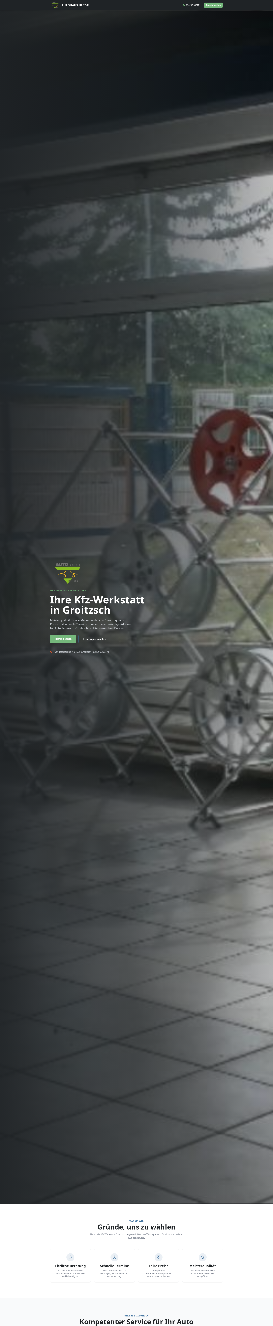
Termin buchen (213, 5)
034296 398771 (101, 651)
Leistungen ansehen (94, 639)
